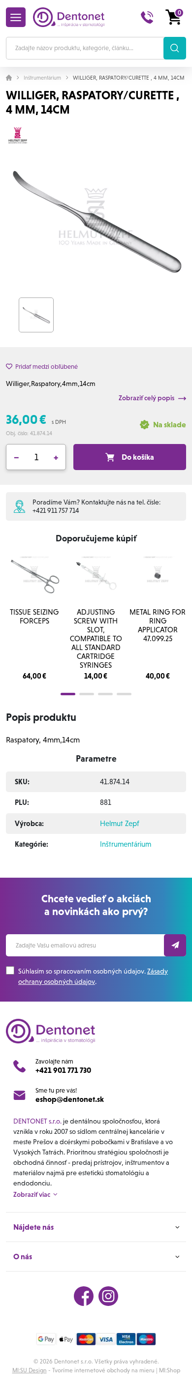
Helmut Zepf (119, 823)
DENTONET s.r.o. (37, 1121)
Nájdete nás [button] (33, 1227)
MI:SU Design (29, 1370)
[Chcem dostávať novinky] (175, 945)
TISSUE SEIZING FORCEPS (34, 616)
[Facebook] (84, 1296)
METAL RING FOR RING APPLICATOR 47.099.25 (157, 625)
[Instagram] (108, 1296)
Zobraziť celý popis (147, 398)
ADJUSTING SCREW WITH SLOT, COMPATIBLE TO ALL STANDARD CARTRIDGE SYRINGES (96, 639)
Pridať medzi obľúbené (46, 366)
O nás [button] (22, 1256)
